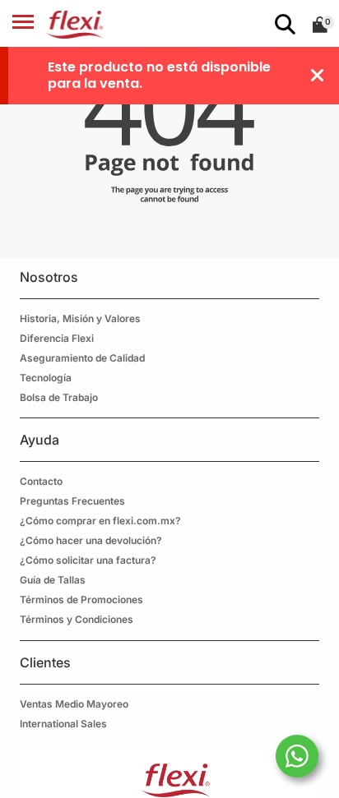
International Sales (63, 723)
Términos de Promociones (81, 599)
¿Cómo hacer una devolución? (91, 540)
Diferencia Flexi (57, 338)
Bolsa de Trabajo (59, 397)
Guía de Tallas (53, 580)
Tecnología (46, 377)
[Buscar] (282, 24)
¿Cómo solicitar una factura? (88, 560)
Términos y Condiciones (76, 619)
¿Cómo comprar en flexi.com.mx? (100, 520)
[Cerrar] (317, 75)
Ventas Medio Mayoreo (74, 704)
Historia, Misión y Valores (80, 318)
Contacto (41, 481)
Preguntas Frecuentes (72, 501)
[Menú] (23, 25)
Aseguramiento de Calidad (82, 358)
